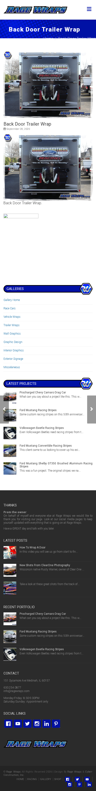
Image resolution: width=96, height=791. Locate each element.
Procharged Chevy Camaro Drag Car (43, 392)
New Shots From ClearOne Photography (45, 565)
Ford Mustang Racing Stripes (38, 410)
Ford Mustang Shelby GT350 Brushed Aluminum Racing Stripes (56, 465)
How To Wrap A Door (32, 547)
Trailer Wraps (11, 325)
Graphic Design (12, 342)
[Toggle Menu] (89, 9)
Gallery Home (11, 300)
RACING (32, 779)
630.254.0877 (12, 687)
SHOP (57, 779)
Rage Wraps (13, 771)
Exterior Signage (13, 358)
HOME (20, 779)
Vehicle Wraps (12, 316)
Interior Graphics (13, 350)
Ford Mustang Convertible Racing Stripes (46, 445)
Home (49, 38)
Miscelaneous (11, 367)
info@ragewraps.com (16, 691)
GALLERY (45, 779)
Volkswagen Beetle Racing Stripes (42, 428)
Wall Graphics (12, 333)
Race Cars (9, 308)
